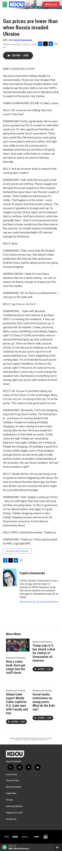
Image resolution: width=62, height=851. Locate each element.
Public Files (11, 793)
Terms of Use (12, 780)
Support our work (14, 813)
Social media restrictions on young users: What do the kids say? (44, 701)
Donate (52, 4)
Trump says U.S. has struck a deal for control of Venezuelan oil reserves (44, 653)
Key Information (13, 787)
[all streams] (58, 847)
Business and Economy (17, 551)
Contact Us (11, 819)
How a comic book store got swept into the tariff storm (15, 667)
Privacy (9, 800)
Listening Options (14, 806)
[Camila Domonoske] (10, 578)
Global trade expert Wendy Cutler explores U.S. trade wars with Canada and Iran (17, 703)
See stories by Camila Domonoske (39, 601)
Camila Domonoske (22, 40)
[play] (4, 847)
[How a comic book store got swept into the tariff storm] (17, 645)
